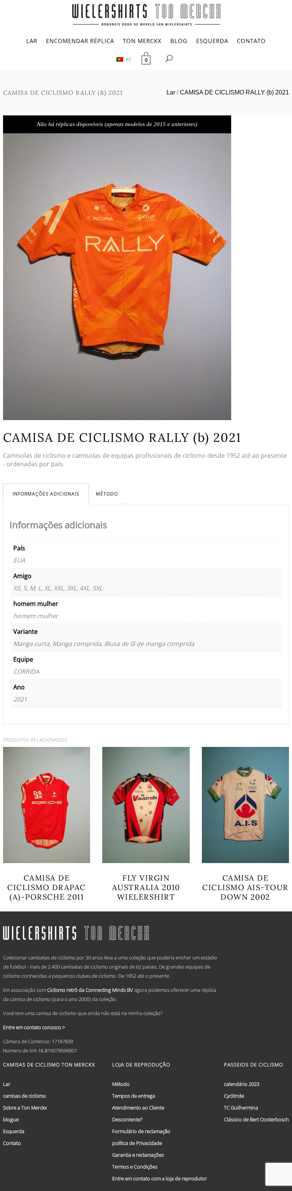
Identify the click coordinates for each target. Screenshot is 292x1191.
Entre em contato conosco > (34, 1027)
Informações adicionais (46, 494)
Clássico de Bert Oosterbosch (256, 1119)
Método (107, 494)
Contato (12, 1143)
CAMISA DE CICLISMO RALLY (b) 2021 (234, 92)
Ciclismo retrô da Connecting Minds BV (90, 989)
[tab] (46, 493)
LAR (31, 41)
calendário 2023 (241, 1084)
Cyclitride (234, 1095)
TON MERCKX (142, 41)
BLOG (178, 41)
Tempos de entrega (133, 1095)
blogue (11, 1119)
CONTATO (251, 41)
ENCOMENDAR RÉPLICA (80, 41)
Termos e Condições (134, 1166)
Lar (171, 92)
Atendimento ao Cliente (138, 1107)
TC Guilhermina (241, 1107)
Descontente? (127, 1119)
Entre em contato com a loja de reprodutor (159, 1178)
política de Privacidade (137, 1143)
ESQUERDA (212, 41)
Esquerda (13, 1131)
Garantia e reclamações (138, 1154)
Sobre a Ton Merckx (25, 1107)
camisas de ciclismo (24, 1095)
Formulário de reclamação (141, 1131)
